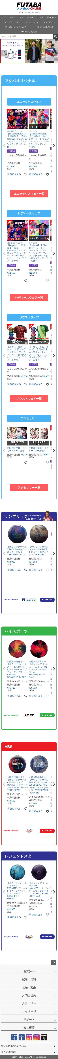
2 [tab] (19, 66)
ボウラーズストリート (10, 22)
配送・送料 (29, 979)
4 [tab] (24, 66)
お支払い (29, 971)
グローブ (40, 17)
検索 (55, 36)
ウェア (4, 17)
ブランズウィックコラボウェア (15, 27)
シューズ (30, 17)
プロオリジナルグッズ (29, 32)
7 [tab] (30, 66)
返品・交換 (29, 987)
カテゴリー (29, 1003)
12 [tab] (41, 66)
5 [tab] (26, 66)
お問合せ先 (29, 995)
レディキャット (49, 22)
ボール (12, 17)
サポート (29, 1019)
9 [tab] (34, 66)
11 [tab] (39, 66)
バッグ (21, 17)
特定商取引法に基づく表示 (14, 1046)
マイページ (29, 1011)
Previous (4, 53)
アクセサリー (51, 17)
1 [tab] (17, 66)
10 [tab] (37, 66)
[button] (4, 145)
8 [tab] (32, 66)
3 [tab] (21, 66)
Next (54, 53)
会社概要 (29, 1027)
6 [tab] (28, 66)
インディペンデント (31, 22)
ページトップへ (53, 962)
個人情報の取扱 (8, 1052)
